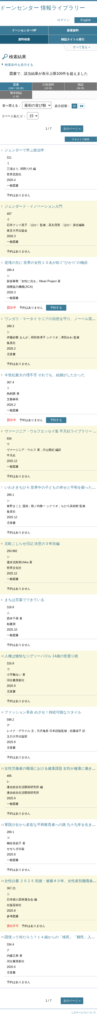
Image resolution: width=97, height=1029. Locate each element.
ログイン (63, 20)
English (86, 20)
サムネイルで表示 (82, 106)
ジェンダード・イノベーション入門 (33, 206)
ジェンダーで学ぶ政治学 (24, 150)
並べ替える (10, 105)
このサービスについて (83, 1012)
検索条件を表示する (19, 65)
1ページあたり (12, 116)
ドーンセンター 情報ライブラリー (42, 8)
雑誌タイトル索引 (73, 39)
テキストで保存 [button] (80, 139)
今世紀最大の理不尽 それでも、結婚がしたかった (45, 375)
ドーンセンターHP (24, 30)
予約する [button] (56, 307)
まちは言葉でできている (24, 600)
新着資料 (73, 30)
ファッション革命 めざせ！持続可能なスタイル (43, 712)
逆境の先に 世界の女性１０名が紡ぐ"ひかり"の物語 (46, 262)
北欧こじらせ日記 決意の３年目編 (32, 544)
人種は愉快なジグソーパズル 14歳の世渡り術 (41, 656)
